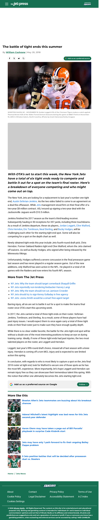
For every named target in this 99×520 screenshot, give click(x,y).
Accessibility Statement (62, 496)
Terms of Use (85, 491)
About (10, 491)
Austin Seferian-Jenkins (25, 201)
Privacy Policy (57, 491)
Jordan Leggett (67, 225)
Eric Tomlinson (30, 229)
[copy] (23, 58)
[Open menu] (6, 3)
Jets (38, 205)
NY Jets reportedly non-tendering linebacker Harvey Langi (40, 287)
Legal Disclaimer (37, 496)
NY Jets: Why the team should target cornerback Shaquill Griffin (43, 283)
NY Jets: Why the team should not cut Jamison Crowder (39, 290)
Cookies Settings (15, 501)
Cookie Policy (14, 496)
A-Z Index (83, 496)
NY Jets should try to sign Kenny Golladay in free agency (39, 294)
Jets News (21, 473)
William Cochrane (15, 52)
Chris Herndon (15, 229)
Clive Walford (83, 225)
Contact (33, 491)
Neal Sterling (46, 229)
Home (10, 473)
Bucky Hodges (65, 229)
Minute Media (19, 508)
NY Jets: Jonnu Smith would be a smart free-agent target (40, 298)
